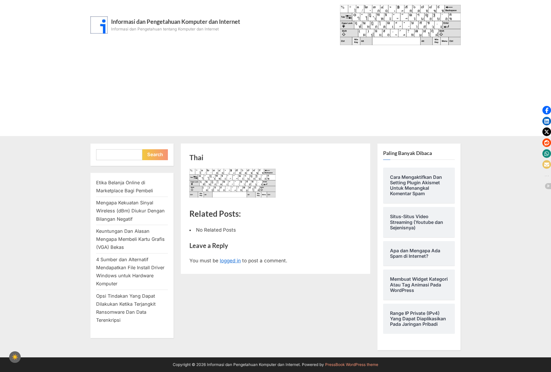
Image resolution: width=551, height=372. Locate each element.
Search (155, 154)
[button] (546, 110)
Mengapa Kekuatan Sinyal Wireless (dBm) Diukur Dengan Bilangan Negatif (130, 211)
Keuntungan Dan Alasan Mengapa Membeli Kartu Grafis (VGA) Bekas (130, 239)
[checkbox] (15, 357)
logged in (230, 261)
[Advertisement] (275, 88)
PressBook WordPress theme (351, 364)
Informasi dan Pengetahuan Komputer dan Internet (175, 21)
